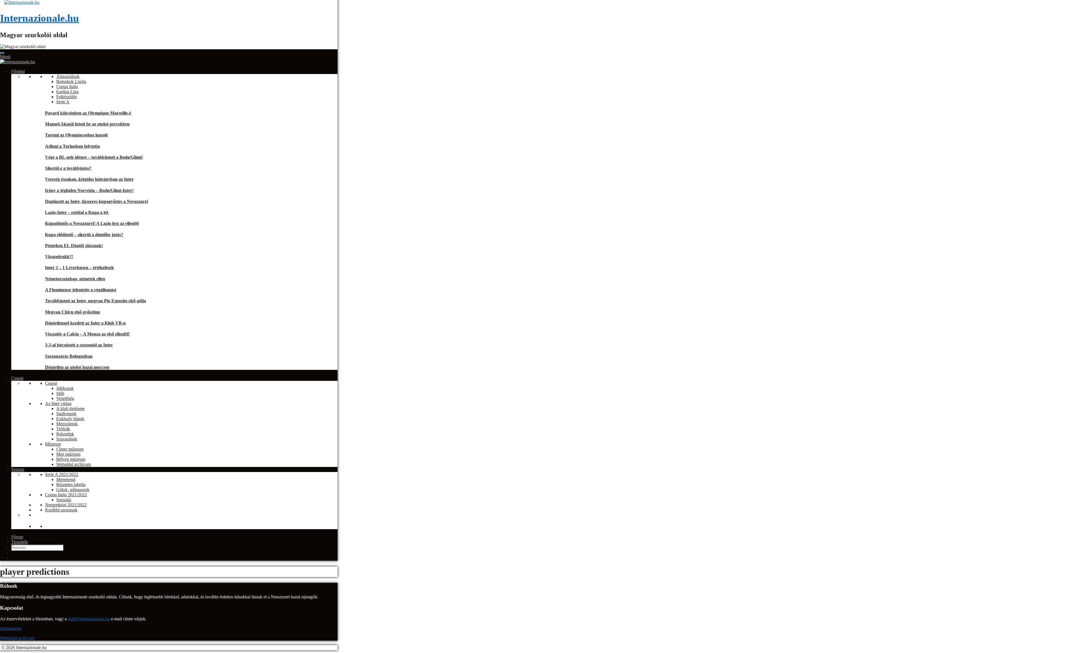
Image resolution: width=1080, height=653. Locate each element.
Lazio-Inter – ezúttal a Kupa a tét (76, 212)
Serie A (62, 101)
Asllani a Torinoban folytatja (72, 146)
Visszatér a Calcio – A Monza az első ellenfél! (87, 334)
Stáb (60, 393)
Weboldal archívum (73, 464)
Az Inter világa (58, 403)
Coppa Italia (67, 86)
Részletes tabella (71, 484)
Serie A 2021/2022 (61, 474)
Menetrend (65, 479)
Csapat (17, 378)
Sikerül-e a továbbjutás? (68, 168)
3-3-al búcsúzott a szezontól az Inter (79, 345)
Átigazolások (68, 76)
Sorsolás (63, 499)
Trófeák (63, 428)
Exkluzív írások (70, 418)
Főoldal (18, 71)
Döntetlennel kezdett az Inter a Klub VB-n (85, 323)
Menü (5, 56)
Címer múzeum (70, 449)
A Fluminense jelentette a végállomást (80, 289)
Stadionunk (66, 413)
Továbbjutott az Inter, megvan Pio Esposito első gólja (95, 300)
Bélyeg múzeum (70, 459)
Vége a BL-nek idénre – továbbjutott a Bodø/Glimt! (94, 157)
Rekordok (65, 433)
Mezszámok (67, 423)
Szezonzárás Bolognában (69, 356)
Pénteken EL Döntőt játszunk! (74, 245)
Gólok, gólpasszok (72, 489)
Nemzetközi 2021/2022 (66, 504)
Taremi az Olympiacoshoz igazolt (76, 135)
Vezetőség (65, 398)
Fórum (17, 537)
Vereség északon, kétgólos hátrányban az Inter (89, 179)
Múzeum (53, 444)
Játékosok (65, 388)
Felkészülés (66, 96)
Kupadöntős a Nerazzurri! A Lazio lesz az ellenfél (92, 223)
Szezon (17, 469)
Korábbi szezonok (61, 509)
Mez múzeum (68, 454)
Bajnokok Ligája (71, 81)
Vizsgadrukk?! (59, 256)
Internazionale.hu (39, 18)
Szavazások (66, 439)
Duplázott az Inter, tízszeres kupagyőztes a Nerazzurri (96, 201)
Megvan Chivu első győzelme (72, 312)
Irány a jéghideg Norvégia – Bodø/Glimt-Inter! (89, 190)
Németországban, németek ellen (75, 278)
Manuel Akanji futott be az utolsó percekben (87, 124)
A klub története (70, 408)
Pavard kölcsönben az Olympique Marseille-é (88, 113)
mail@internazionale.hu (89, 618)
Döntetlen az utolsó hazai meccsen (77, 367)
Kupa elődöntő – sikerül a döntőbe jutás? (84, 234)
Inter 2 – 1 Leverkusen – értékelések (79, 267)
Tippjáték (19, 542)
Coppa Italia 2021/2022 (66, 494)
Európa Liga (67, 91)
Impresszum (10, 628)
